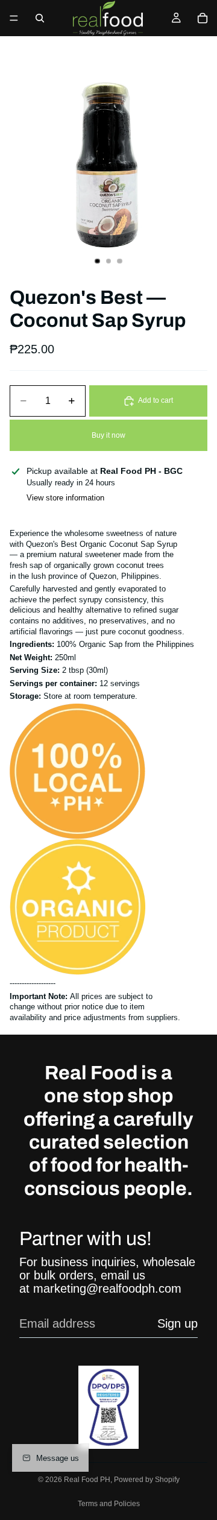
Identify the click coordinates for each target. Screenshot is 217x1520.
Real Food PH (87, 1479)
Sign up (177, 1323)
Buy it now (108, 435)
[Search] (40, 18)
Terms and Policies (109, 1504)
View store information (65, 497)
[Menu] (14, 18)
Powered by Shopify (147, 1479)
